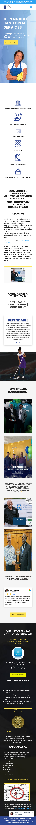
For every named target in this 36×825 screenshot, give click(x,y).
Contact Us (10, 42)
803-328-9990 (25, 1)
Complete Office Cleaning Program (18, 109)
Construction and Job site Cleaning (18, 178)
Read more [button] (8, 604)
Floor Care (18, 150)
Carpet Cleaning (18, 136)
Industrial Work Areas (18, 164)
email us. (28, 809)
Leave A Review (18, 614)
